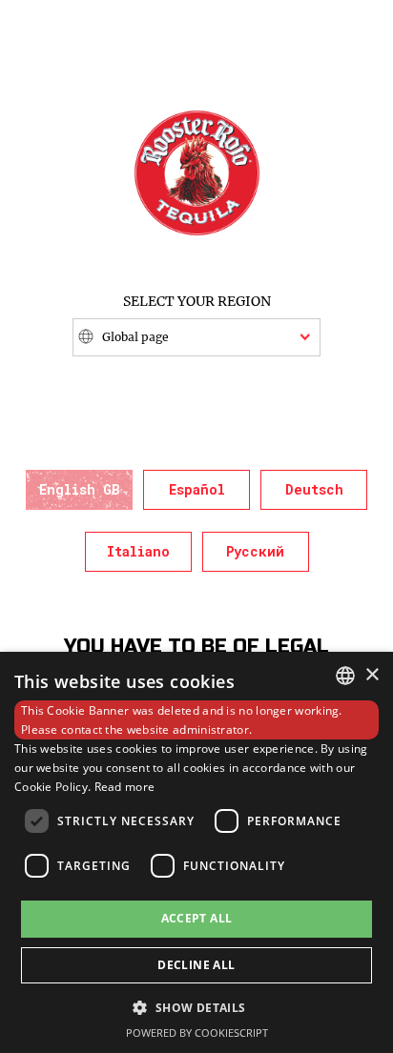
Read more (124, 787)
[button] (196, 1007)
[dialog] (196, 852)
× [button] (371, 675)
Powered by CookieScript (197, 1032)
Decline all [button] (196, 965)
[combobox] (345, 675)
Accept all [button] (197, 918)
